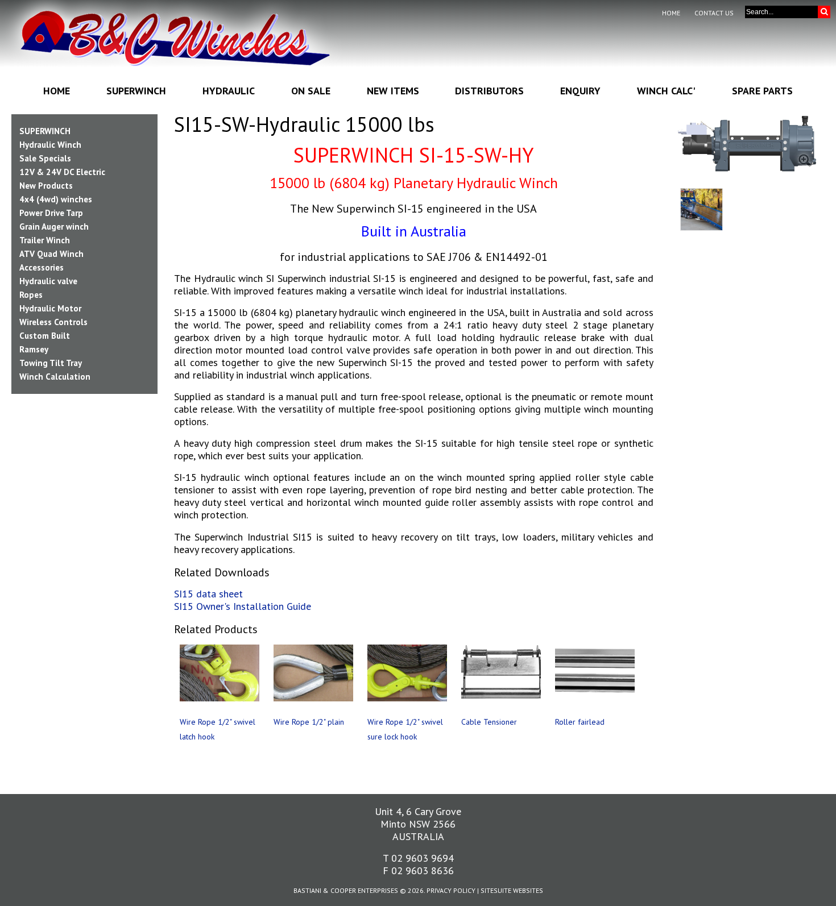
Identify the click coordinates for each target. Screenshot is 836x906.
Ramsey (33, 349)
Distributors (489, 90)
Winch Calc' (666, 90)
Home (671, 13)
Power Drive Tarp (51, 212)
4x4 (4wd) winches (55, 199)
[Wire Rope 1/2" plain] (313, 673)
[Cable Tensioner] (501, 673)
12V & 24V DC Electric (62, 172)
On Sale (310, 90)
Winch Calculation (54, 376)
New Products (46, 185)
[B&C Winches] (174, 45)
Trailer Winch (44, 240)
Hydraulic (228, 90)
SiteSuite (496, 890)
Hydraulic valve (48, 281)
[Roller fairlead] (595, 673)
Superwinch (136, 90)
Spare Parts (762, 90)
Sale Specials (45, 158)
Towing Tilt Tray (50, 363)
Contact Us (714, 13)
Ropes (31, 294)
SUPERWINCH (45, 131)
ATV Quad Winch (51, 253)
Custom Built (44, 335)
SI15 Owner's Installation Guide (242, 606)
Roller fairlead (580, 722)
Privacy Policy (451, 890)
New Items (393, 90)
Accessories (41, 267)
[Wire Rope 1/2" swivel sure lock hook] (407, 673)
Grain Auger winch (54, 226)
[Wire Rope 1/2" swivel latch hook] (219, 673)
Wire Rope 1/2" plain (309, 722)
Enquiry (580, 90)
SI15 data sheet (208, 593)
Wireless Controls (53, 322)
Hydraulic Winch (50, 144)
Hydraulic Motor (50, 308)
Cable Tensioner (489, 722)
